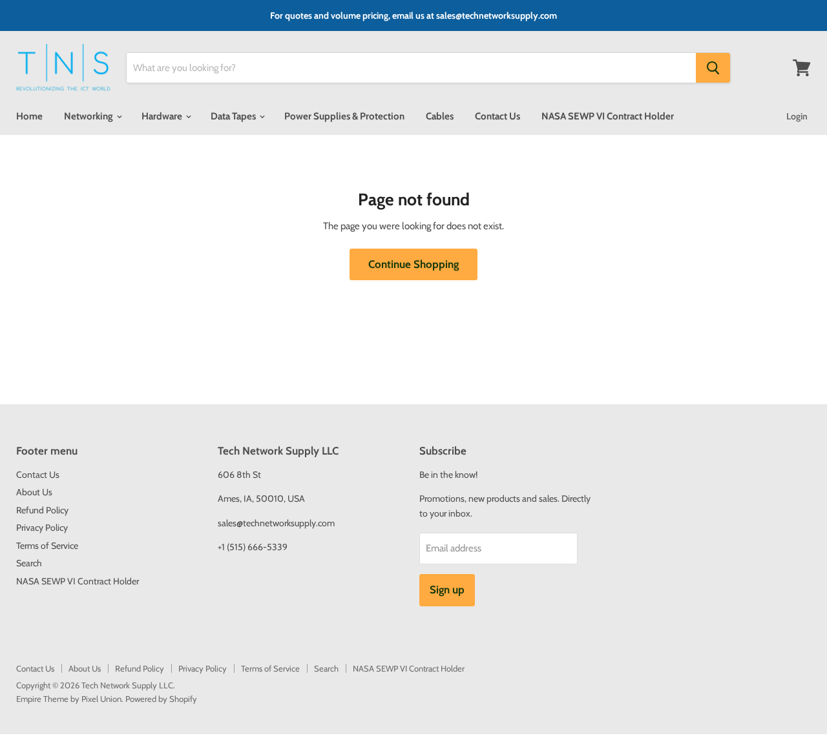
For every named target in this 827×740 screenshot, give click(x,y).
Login (797, 116)
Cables (440, 116)
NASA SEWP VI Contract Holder (607, 116)
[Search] (713, 68)
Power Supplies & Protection (344, 116)
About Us (34, 492)
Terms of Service (47, 545)
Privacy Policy (42, 527)
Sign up (447, 589)
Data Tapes (234, 116)
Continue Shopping (413, 264)
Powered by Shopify (161, 699)
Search (29, 563)
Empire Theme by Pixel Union (68, 699)
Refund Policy (42, 510)
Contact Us (497, 116)
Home (29, 116)
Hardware (162, 116)
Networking (89, 116)
